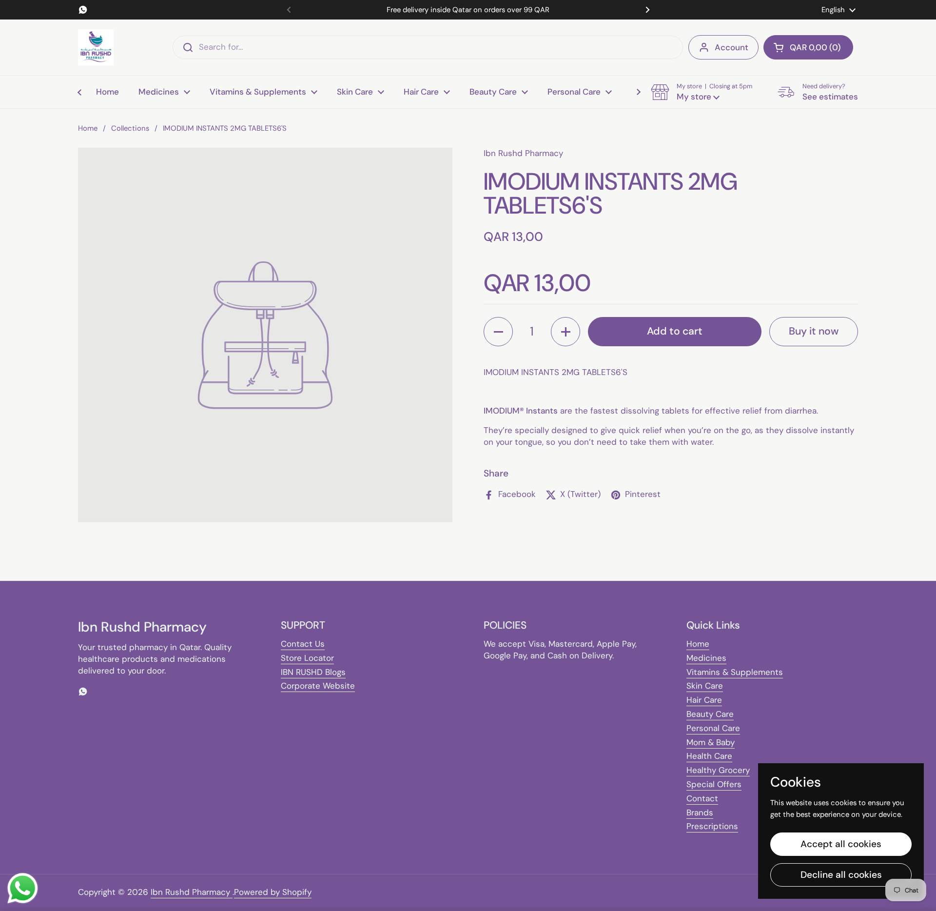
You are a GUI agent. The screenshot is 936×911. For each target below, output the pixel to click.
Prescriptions (712, 826)
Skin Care (704, 685)
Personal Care (713, 728)
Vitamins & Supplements (734, 672)
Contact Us (303, 643)
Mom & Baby (710, 742)
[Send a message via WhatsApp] (22, 888)
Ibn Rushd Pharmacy (192, 892)
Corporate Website (318, 685)
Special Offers (713, 784)
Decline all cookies (841, 875)
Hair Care (704, 699)
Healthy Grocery (718, 770)
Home (88, 128)
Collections (130, 128)
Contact (702, 798)
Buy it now (813, 331)
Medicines (706, 658)
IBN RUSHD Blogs (313, 672)
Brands (699, 812)
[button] (808, 47)
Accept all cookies (840, 844)
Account (731, 47)
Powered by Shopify (273, 892)
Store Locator (307, 658)
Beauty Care (710, 714)
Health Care (709, 756)
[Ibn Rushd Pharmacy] (96, 47)
